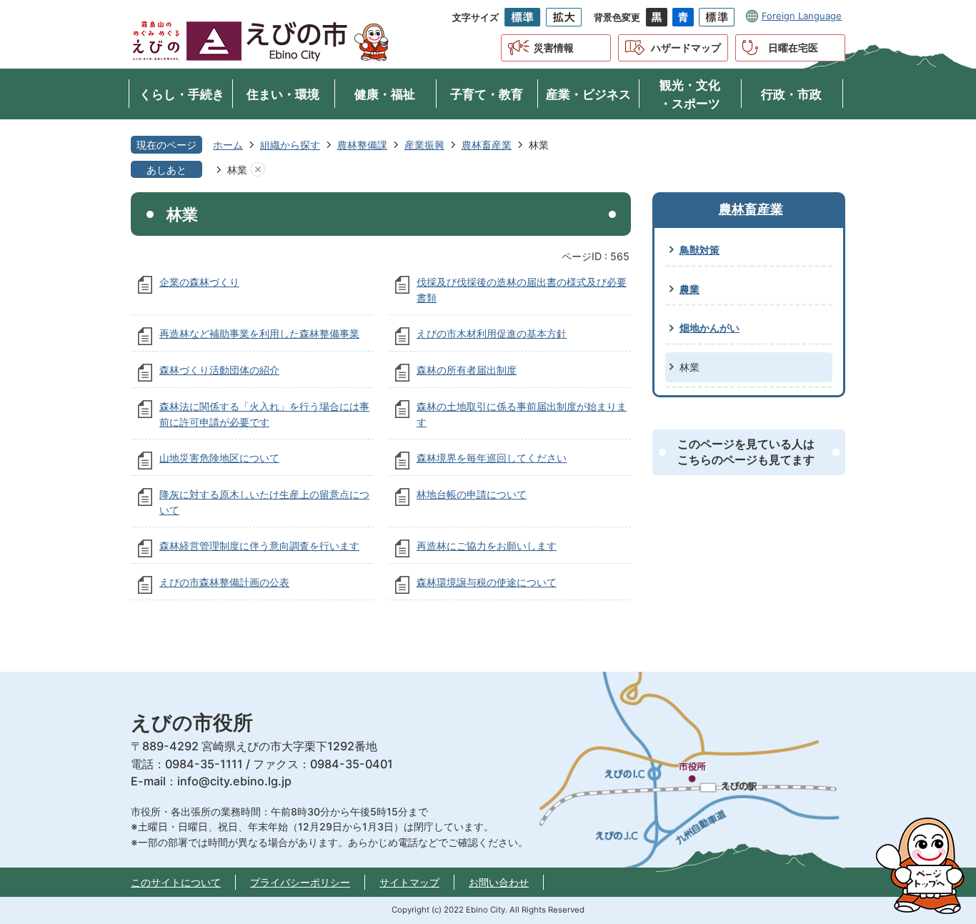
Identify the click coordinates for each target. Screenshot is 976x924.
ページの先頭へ (926, 866)
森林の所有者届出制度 (467, 370)
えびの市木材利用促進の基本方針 (492, 333)
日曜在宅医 (793, 47)
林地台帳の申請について (472, 494)
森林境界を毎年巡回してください (492, 458)
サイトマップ (409, 882)
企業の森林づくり (199, 282)
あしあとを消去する (258, 170)
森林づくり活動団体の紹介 (219, 370)
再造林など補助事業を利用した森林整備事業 (259, 333)
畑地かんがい (709, 328)
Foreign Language (802, 15)
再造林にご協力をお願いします (487, 546)
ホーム (228, 145)
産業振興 (424, 145)
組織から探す (290, 145)
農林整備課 (362, 145)
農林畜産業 (487, 145)
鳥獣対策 (699, 250)
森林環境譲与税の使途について (487, 582)
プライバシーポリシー (300, 882)
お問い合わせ (499, 882)
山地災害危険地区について (219, 458)
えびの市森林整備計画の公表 (224, 582)
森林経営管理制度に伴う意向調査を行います (259, 546)
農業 (689, 289)
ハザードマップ (686, 47)
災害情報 (554, 47)
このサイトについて (176, 882)
